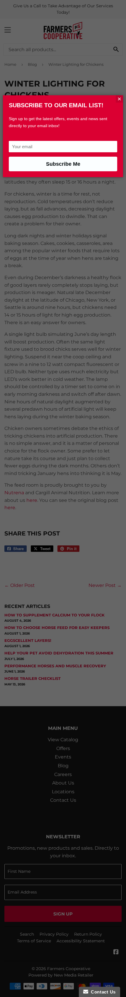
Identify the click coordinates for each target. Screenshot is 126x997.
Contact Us (102, 991)
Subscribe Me (63, 164)
